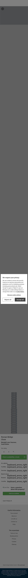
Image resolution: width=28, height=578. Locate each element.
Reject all (8, 300)
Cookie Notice (20, 291)
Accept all (20, 300)
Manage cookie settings (14, 295)
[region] (14, 289)
